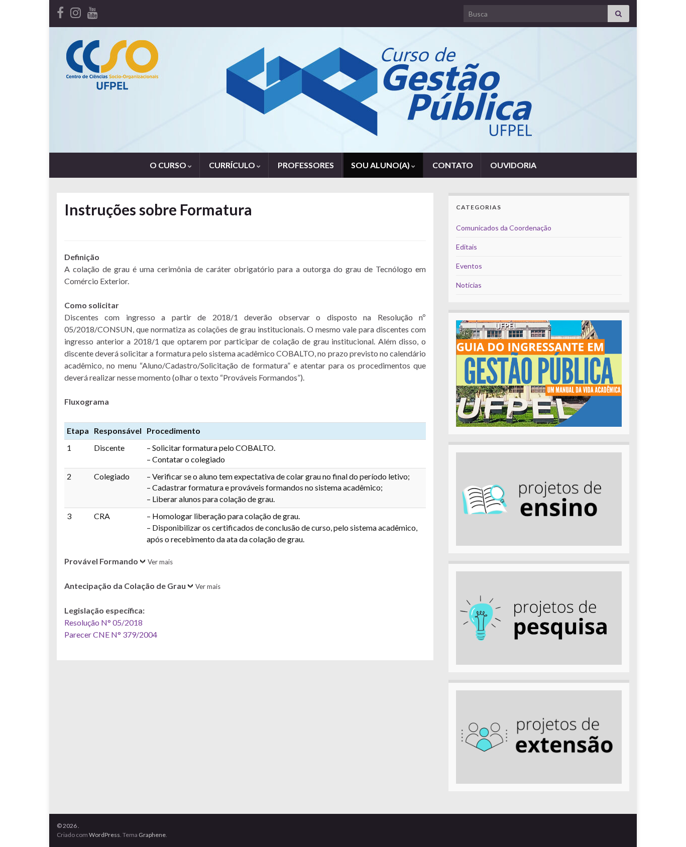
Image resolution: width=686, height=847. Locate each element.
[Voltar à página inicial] (343, 90)
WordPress (104, 834)
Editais (466, 247)
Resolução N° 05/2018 (103, 622)
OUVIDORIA (513, 165)
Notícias (469, 285)
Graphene (152, 834)
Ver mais (160, 562)
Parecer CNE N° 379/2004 (110, 634)
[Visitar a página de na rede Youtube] (92, 11)
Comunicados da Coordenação (503, 227)
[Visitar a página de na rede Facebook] (60, 11)
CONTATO (452, 165)
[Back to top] (663, 824)
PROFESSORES (306, 165)
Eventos (469, 266)
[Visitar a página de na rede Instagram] (75, 11)
